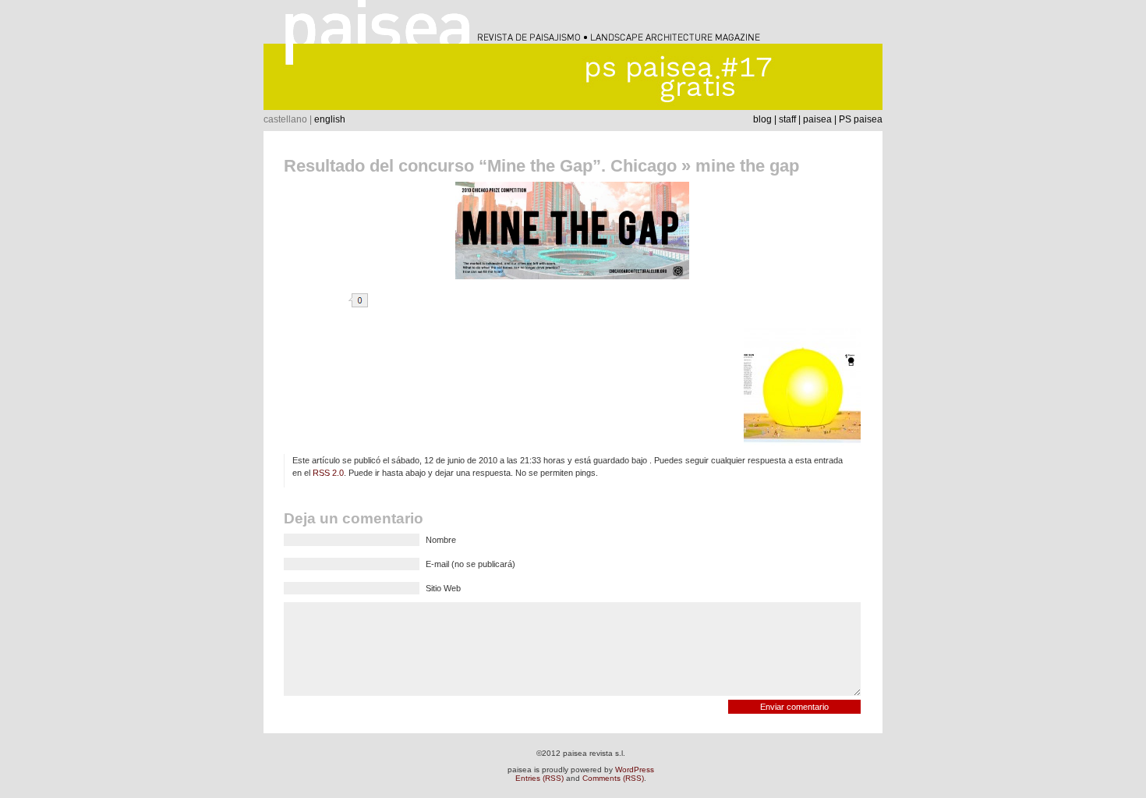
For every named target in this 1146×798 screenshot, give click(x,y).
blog (762, 119)
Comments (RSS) (613, 778)
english (329, 119)
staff (787, 119)
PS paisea (860, 119)
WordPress (634, 769)
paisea (817, 119)
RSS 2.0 (328, 472)
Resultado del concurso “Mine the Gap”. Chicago (480, 166)
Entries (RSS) (539, 778)
